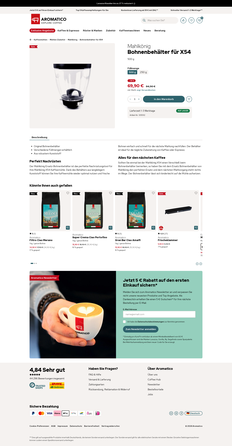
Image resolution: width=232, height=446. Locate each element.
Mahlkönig (72, 40)
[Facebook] (181, 413)
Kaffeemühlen (40, 40)
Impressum (63, 426)
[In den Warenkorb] (68, 228)
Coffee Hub (154, 379)
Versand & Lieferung (100, 379)
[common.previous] (197, 264)
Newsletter (154, 384)
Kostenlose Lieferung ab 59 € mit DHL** (139, 10)
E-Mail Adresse (130, 309)
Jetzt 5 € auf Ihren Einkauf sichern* (46, 10)
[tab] (39, 137)
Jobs (150, 394)
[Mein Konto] (183, 20)
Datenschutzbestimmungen (151, 321)
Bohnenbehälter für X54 (91, 40)
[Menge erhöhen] (139, 99)
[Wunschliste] (191, 20)
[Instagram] (176, 413)
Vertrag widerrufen (111, 426)
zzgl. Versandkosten (146, 90)
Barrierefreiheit (91, 426)
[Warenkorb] (199, 20)
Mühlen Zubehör (57, 40)
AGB (53, 426)
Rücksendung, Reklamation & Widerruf (109, 389)
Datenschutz (76, 426)
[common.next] (200, 264)
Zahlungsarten (96, 384)
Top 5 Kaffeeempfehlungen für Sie (92, 10)
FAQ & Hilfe (95, 374)
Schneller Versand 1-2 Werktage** (186, 10)
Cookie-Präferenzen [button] (39, 426)
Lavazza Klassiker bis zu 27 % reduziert (115, 3)
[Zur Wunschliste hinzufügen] (68, 193)
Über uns (152, 374)
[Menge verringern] (130, 99)
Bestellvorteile (155, 389)
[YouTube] (171, 413)
